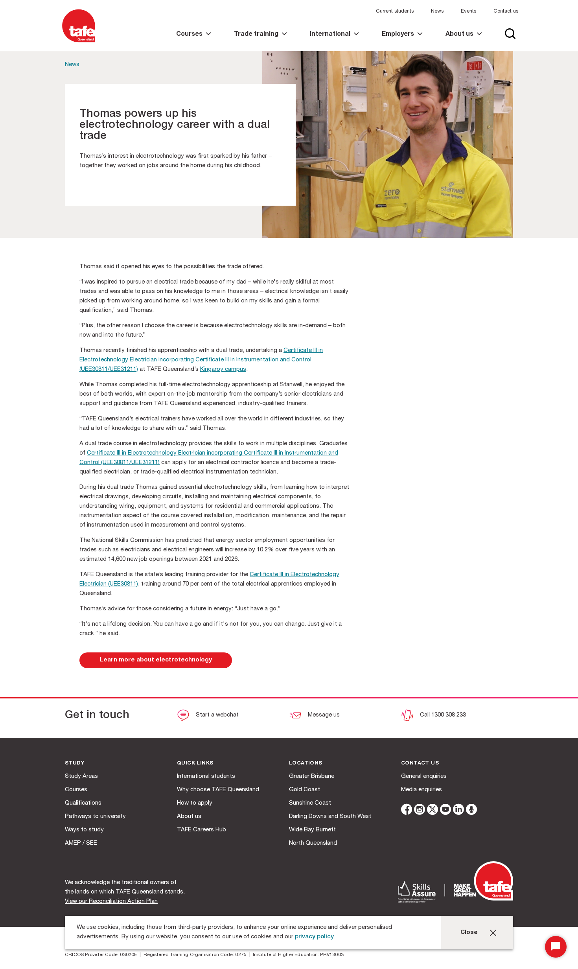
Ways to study (84, 830)
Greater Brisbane (311, 776)
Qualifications (83, 803)
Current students (395, 11)
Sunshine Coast (310, 803)
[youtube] (445, 811)
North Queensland (313, 843)
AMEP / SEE (81, 843)
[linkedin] (458, 811)
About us (189, 817)
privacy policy (314, 937)
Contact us (505, 11)
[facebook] (406, 811)
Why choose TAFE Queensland (218, 790)
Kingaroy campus (223, 369)
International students (206, 776)
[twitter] (432, 811)
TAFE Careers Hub (201, 830)
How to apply (194, 803)
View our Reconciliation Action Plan (111, 902)
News (437, 11)
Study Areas (81, 776)
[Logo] (78, 43)
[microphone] (471, 811)
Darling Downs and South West (330, 817)
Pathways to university (95, 817)
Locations (305, 763)
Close (469, 933)
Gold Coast (304, 790)
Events (468, 11)
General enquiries (424, 776)
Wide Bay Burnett (312, 830)
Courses (76, 790)
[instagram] (419, 811)
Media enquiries (421, 790)
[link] (193, 41)
